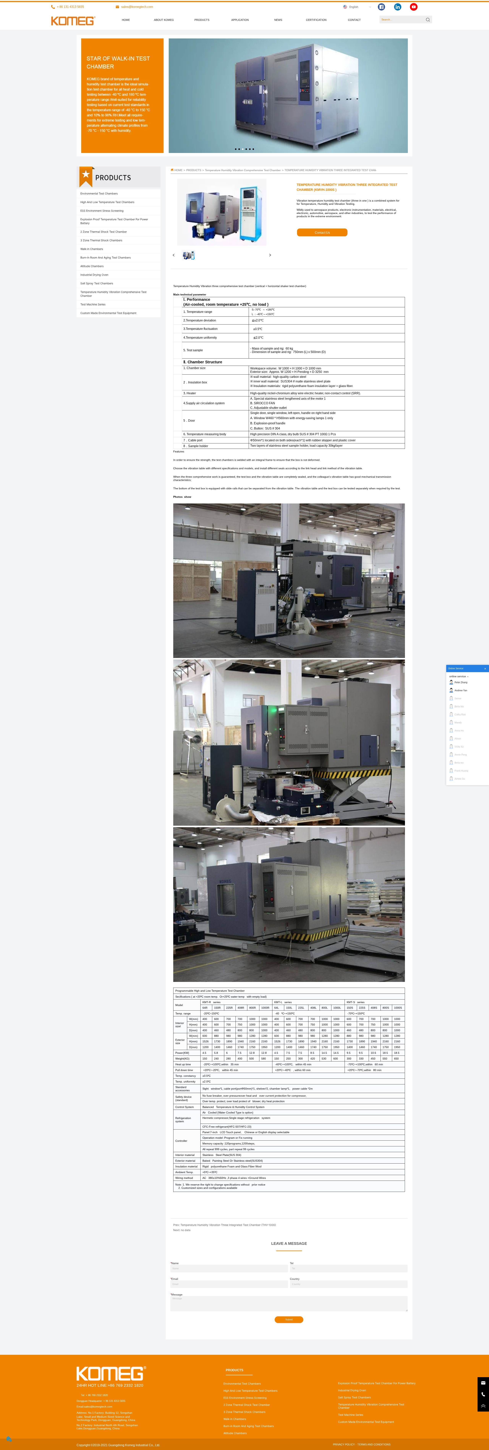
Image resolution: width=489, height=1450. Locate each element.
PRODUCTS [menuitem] (201, 19)
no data (185, 1230)
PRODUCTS (193, 170)
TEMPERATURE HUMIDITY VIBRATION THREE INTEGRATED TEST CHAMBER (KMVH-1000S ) (343, 170)
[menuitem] (240, 20)
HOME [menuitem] (126, 19)
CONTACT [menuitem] (354, 19)
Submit (289, 1319)
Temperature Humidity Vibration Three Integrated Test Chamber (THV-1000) (228, 1224)
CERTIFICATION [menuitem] (316, 19)
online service (457, 676)
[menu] (240, 20)
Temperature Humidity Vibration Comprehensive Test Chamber (243, 170)
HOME (178, 170)
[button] (240, 19)
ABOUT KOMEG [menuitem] (164, 19)
